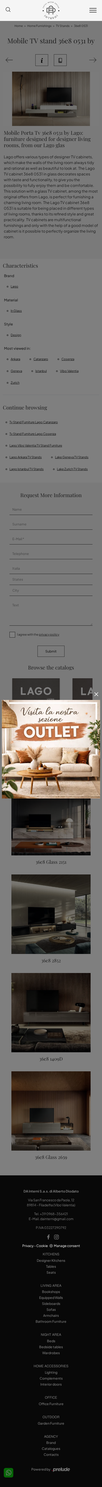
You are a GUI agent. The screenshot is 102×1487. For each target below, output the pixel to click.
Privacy (28, 1245)
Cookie (42, 1245)
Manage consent (67, 1245)
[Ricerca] (8, 10)
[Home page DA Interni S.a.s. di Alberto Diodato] (51, 10)
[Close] (96, 694)
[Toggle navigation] (93, 10)
